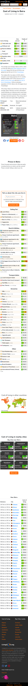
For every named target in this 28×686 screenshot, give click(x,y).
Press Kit (4, 673)
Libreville (17, 637)
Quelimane (5, 630)
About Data (9, 685)
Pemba (4, 639)
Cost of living (19, 1)
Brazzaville (18, 632)
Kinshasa (17, 623)
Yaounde (17, 630)
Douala (17, 634)
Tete (3, 637)
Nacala (4, 634)
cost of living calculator (8, 650)
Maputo (4, 623)
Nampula (4, 627)
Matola (4, 625)
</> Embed (14, 140)
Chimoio (4, 632)
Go (20, 4)
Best (26, 1)
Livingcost (20, 14)
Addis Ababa (18, 625)
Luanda (17, 627)
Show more (14, 473)
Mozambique (20, 72)
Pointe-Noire (18, 639)
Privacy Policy (18, 685)
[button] (4, 140)
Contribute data (13, 205)
